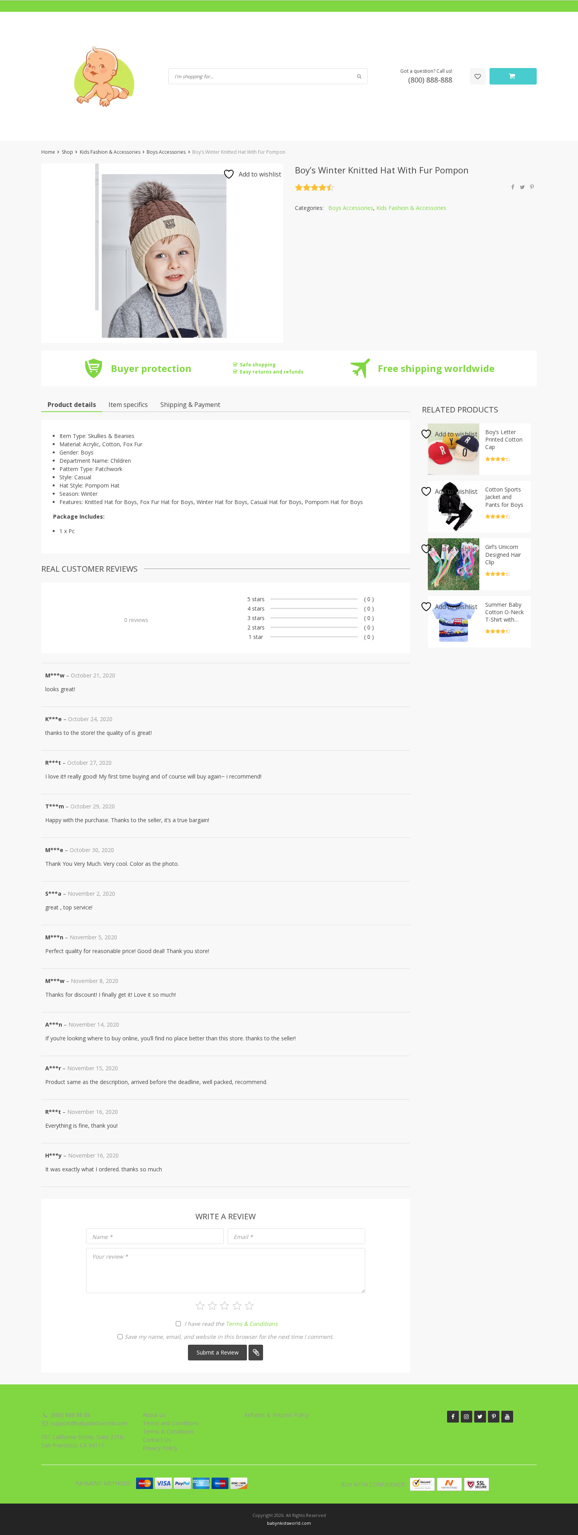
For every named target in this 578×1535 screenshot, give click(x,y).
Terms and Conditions (171, 1423)
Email (243, 1237)
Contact (402, 5)
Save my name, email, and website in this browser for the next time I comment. (229, 1336)
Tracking (374, 5)
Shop (67, 152)
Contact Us (157, 1439)
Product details (72, 404)
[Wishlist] (478, 76)
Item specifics (128, 404)
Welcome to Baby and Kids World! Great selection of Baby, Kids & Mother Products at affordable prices (156, 5)
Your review (110, 1256)
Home (48, 152)
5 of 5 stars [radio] (249, 1305)
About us (154, 1415)
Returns (347, 5)
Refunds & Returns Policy (276, 1415)
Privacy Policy (160, 1448)
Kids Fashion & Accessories (110, 152)
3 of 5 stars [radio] (224, 1305)
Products (291, 5)
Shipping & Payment (190, 404)
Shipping (319, 5)
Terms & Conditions (252, 1323)
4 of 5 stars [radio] (237, 1305)
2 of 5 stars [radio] (212, 1305)
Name (102, 1237)
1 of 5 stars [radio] (200, 1305)
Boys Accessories (166, 152)
